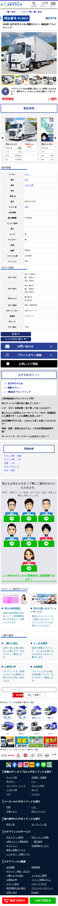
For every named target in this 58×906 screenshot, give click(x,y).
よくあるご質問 (39, 875)
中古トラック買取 (40, 837)
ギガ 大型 (9, 470)
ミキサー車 (11, 790)
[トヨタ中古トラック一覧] (32, 755)
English (35, 892)
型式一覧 (10, 824)
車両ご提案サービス (16, 850)
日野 (8, 807)
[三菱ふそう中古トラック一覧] (18, 755)
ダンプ (34, 790)
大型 (26, 207)
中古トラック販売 (14, 837)
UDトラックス (38, 811)
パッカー (35, 794)
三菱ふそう (11, 811)
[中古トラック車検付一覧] (36, 742)
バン (33, 781)
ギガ (26, 180)
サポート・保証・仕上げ (18, 871)
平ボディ (10, 781)
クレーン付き (37, 786)
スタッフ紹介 (12, 884)
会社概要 (10, 867)
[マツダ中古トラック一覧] (39, 755)
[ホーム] (13, 4)
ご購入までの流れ (14, 875)
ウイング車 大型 (12, 456)
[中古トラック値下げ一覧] (50, 742)
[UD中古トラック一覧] (25, 755)
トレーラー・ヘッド (16, 786)
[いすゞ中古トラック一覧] (11, 755)
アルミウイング (11, 467)
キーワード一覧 (39, 824)
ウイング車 (29, 185)
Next (54, 53)
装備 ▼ (16, 334)
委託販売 (38, 841)
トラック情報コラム (41, 880)
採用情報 (35, 867)
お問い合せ (11, 892)
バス (8, 794)
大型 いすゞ (10, 463)
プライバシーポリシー (42, 888)
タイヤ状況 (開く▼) (16, 339)
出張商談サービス (40, 846)
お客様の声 (11, 880)
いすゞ (27, 174)
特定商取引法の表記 (16, 888)
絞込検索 (18, 695)
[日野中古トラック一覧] (4, 755)
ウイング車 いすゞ (13, 459)
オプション (11, 846)
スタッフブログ (39, 884)
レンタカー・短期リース (18, 854)
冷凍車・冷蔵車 (39, 777)
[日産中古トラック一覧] (46, 755)
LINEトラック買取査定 (17, 841)
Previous (4, 53)
